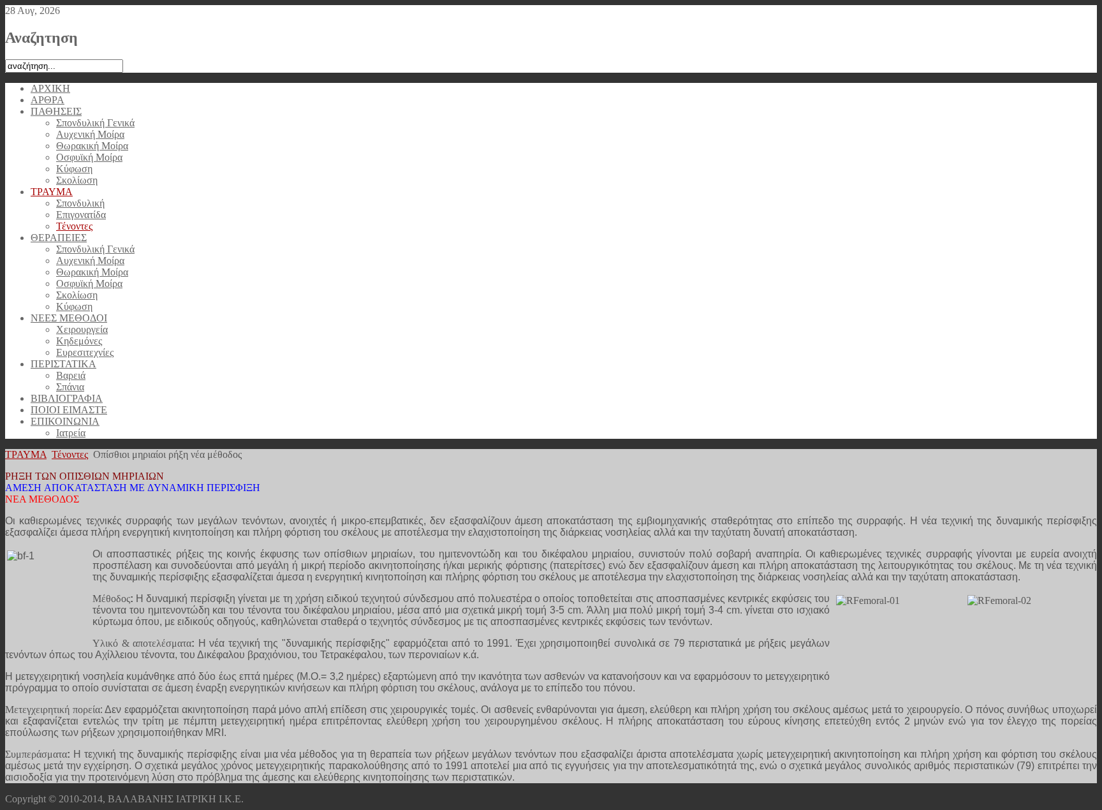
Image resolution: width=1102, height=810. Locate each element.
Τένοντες (70, 454)
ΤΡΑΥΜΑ (26, 454)
